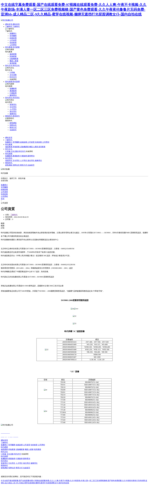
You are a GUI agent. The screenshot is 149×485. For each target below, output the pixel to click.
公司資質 (31, 142)
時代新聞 (9, 82)
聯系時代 (9, 116)
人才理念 (23, 160)
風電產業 (41, 147)
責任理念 (31, 160)
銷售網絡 (9, 165)
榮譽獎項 (30, 156)
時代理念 (9, 98)
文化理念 (16, 160)
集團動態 (9, 156)
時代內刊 (22, 151)
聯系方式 (23, 165)
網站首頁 (9, 24)
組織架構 (23, 142)
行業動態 (23, 156)
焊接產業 (16, 147)
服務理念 (38, 160)
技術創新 (38, 142)
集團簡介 (9, 142)
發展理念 (9, 160)
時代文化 (9, 65)
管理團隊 (16, 142)
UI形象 (8, 151)
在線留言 (30, 165)
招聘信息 (16, 165)
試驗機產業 (24, 147)
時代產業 (9, 47)
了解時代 (9, 26)
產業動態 (16, 156)
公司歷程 (45, 142)
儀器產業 (9, 147)
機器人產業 (33, 147)
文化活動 (14, 151)
